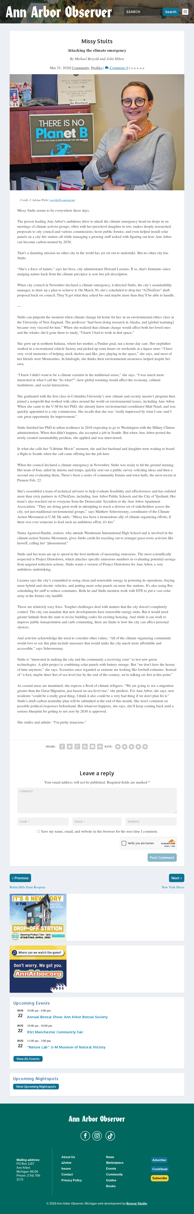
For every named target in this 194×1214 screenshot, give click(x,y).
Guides (111, 1180)
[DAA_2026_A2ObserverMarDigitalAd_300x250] (97, 969)
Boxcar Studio (136, 1203)
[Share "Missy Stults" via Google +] (77, 746)
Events (111, 1168)
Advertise (159, 1160)
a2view (66, 1162)
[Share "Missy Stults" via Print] (100, 746)
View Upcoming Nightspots (36, 1086)
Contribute (160, 1169)
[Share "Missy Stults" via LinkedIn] (85, 746)
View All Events (28, 1059)
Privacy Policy (71, 1180)
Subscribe (159, 1178)
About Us (68, 1157)
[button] (85, 1136)
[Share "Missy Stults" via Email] (92, 746)
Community (80, 67)
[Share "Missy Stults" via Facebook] (62, 746)
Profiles (96, 67)
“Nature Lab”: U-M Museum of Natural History (66, 1047)
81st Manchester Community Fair (55, 1032)
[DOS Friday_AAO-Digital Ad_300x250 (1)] (97, 917)
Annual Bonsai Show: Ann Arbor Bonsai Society (67, 1017)
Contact (67, 1174)
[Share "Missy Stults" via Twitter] (70, 746)
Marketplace (115, 1162)
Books (111, 1186)
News (110, 1157)
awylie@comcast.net (62, 200)
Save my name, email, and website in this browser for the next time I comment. (99, 831)
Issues (66, 1168)
